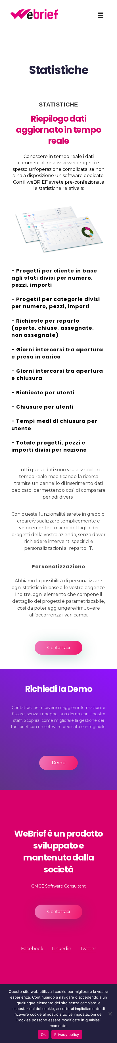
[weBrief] (34, 14)
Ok (43, 1034)
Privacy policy (66, 1034)
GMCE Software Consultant (58, 886)
